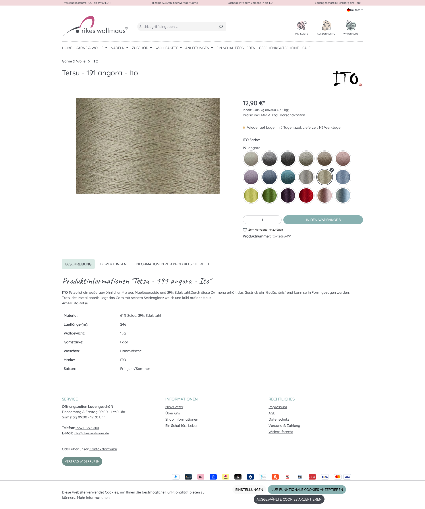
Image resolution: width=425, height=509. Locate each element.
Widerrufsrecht (281, 431)
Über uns (172, 413)
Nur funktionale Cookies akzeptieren (307, 489)
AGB (272, 413)
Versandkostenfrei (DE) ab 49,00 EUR (86, 2)
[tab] (78, 264)
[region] (148, 146)
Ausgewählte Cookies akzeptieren (289, 499)
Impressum (278, 407)
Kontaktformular (103, 449)
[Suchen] (220, 26)
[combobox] (176, 26)
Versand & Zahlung (284, 425)
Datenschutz (279, 419)
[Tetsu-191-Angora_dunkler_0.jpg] (148, 146)
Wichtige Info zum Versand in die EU (249, 2)
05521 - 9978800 (87, 428)
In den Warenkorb (323, 220)
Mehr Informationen (93, 497)
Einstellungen (249, 489)
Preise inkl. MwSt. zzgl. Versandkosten (274, 115)
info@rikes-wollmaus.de (91, 433)
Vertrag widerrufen (82, 461)
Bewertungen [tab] (113, 264)
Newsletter (174, 407)
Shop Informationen (181, 419)
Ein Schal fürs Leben (181, 425)
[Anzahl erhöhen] (277, 219)
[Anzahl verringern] (247, 219)
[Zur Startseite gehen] (95, 25)
